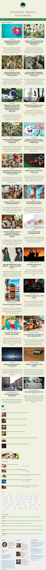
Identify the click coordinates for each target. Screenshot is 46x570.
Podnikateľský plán (5, 566)
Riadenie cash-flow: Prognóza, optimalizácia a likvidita (16, 418)
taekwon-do (32, 506)
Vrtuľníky (3, 562)
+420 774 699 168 (5, 550)
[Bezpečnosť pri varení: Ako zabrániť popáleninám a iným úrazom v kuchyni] (12, 62)
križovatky (12, 502)
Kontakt (7, 557)
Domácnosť (12, 39)
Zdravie (11, 565)
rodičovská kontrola (6, 506)
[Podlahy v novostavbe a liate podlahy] (34, 354)
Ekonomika (7, 565)
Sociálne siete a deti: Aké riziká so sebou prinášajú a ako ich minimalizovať (34, 42)
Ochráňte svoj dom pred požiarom (34, 265)
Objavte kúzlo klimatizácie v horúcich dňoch (12, 365)
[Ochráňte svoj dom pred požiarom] (34, 254)
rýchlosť (20, 506)
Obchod (13, 567)
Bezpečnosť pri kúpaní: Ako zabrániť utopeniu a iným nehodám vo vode (12, 42)
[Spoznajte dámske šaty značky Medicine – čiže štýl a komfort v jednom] (12, 254)
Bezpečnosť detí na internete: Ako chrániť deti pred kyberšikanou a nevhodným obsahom (12, 234)
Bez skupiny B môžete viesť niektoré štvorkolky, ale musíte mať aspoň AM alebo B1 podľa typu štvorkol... (24, 520)
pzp (30, 504)
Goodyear (12, 500)
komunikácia (5, 502)
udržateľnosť (20, 508)
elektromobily (5, 500)
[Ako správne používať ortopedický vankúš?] (34, 222)
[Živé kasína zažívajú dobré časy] (34, 383)
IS (35, 500)
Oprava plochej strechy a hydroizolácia (12, 394)
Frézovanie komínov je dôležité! (12, 304)
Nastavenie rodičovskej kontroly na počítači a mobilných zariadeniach (12, 141)
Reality (11, 562)
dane (16, 496)
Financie (3, 565)
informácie (30, 500)
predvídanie (17, 504)
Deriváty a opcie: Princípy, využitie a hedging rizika (16, 431)
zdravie (36, 508)
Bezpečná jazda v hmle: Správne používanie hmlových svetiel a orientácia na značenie (22, 437)
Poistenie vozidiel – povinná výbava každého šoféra (16, 469)
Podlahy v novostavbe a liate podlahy (33, 365)
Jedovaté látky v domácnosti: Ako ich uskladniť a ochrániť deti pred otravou (33, 74)
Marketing (3, 567)
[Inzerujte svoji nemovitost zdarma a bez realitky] (12, 323)
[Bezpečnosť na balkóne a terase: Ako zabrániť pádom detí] (34, 95)
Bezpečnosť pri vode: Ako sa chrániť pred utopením (12, 202)
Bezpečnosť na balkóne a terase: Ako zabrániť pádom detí (34, 105)
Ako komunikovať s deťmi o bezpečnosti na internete (34, 202)
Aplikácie (30, 168)
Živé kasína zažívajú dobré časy (34, 392)
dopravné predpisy (19, 498)
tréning (14, 508)
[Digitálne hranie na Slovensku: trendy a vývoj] (34, 161)
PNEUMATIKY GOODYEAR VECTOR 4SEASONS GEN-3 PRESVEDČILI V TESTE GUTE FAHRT (22, 485)
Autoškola (7, 562)
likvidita (19, 502)
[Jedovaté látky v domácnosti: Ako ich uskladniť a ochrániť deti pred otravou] (34, 62)
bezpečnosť (26, 494)
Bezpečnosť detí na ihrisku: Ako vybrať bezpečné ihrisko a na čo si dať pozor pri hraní (12, 172)
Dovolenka (3, 569)
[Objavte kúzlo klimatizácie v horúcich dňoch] (12, 354)
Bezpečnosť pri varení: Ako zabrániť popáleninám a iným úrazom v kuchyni (12, 74)
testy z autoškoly (6, 508)
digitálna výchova (28, 496)
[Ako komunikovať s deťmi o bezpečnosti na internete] (34, 192)
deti (21, 496)
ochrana (36, 502)
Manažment (4, 563)
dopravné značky (28, 498)
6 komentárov (27, 487)
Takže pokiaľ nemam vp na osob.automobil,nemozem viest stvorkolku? (18, 523)
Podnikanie (8, 555)
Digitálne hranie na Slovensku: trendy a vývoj (34, 171)
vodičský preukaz (29, 508)
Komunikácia (4, 556)
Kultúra (7, 567)
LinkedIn (3, 552)
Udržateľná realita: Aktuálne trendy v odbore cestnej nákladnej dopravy (20, 479)
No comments (27, 557)
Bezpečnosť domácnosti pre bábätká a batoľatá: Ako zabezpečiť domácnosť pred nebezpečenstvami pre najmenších (12, 108)
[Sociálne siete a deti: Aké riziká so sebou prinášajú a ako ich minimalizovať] (34, 31)
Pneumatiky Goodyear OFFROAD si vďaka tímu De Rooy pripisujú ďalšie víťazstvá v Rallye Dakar (24, 474)
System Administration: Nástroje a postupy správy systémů (18, 412)
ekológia (36, 498)
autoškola (18, 494)
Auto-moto (4, 555)
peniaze (4, 504)
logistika (24, 502)
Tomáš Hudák (22, 557)
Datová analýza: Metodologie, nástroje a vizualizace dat (17, 425)
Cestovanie (9, 556)
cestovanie (5, 496)
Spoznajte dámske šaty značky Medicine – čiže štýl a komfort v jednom (12, 266)
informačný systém (21, 500)
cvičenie (11, 496)
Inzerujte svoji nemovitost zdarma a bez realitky (12, 333)
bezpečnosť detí (34, 494)
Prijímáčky (8, 563)
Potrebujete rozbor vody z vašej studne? (34, 296)
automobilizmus (10, 494)
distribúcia (36, 496)
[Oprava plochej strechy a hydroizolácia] (12, 384)
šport (4, 510)
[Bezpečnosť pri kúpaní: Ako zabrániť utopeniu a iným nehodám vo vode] (12, 31)
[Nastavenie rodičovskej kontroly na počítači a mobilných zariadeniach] (12, 129)
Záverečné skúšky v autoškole (12, 464)
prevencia (24, 504)
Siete (38, 168)
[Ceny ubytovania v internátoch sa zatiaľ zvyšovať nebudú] (34, 323)
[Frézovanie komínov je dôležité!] (12, 290)
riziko (34, 504)
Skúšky (10, 567)
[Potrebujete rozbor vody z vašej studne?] (34, 286)
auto (3, 494)
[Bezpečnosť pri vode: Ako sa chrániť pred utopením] (12, 192)
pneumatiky (11, 504)
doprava (11, 498)
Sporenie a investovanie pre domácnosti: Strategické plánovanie (18, 444)
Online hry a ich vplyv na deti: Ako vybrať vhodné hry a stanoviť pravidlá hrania (34, 141)
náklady (30, 502)
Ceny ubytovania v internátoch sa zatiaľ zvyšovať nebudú (34, 335)
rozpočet (14, 506)
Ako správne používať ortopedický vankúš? (34, 232)
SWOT (14, 565)
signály (26, 506)
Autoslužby (31, 262)
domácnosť (5, 498)
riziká (39, 504)
